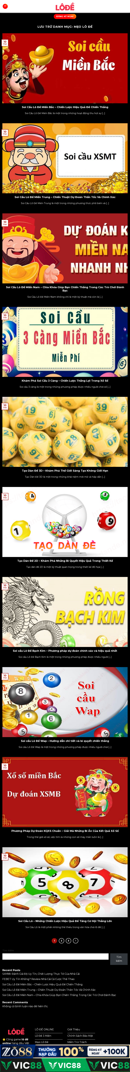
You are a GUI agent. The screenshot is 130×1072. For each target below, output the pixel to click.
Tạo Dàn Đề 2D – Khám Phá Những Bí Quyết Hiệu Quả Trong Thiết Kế (65, 560)
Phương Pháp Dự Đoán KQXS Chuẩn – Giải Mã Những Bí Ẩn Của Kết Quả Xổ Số (65, 830)
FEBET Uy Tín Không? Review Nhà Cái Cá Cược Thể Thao (38, 979)
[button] (5, 6)
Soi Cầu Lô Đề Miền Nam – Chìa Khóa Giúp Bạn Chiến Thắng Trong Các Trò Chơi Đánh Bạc (65, 289)
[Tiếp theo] (75, 941)
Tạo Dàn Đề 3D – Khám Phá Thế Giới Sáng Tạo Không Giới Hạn (65, 470)
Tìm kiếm (8, 950)
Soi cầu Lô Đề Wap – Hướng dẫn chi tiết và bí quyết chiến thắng (65, 740)
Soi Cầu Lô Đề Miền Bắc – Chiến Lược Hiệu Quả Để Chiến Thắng (65, 107)
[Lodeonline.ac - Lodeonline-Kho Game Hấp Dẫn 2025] (65, 6)
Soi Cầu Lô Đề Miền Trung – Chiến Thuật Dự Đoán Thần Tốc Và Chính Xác (65, 197)
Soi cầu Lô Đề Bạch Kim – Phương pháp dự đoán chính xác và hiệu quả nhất (65, 650)
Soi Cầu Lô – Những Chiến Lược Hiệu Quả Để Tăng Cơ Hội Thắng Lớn (65, 921)
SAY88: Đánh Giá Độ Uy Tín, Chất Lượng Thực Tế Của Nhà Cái (41, 973)
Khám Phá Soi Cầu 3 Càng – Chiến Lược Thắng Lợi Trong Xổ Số (65, 380)
